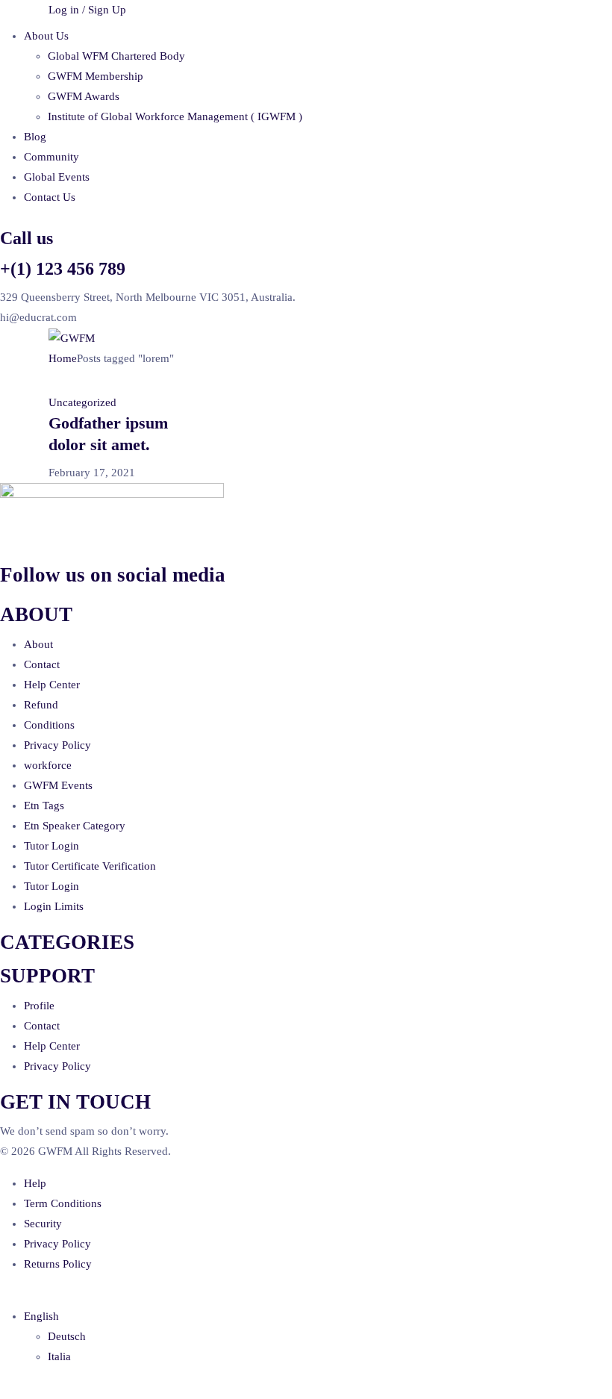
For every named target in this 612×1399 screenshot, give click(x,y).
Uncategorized (82, 402)
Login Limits (54, 906)
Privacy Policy (57, 745)
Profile (39, 1006)
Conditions (49, 725)
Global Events (57, 177)
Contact (42, 664)
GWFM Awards (83, 96)
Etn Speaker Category (74, 826)
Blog (35, 137)
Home (63, 358)
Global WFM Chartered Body (116, 56)
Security (43, 1224)
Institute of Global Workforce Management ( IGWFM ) (175, 116)
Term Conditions (63, 1203)
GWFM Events (58, 785)
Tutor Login (51, 846)
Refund (41, 705)
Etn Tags (44, 805)
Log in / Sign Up (87, 10)
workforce (48, 765)
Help (35, 1183)
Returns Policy (58, 1264)
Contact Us (49, 197)
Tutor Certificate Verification (90, 866)
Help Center (52, 685)
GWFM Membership (95, 76)
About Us (46, 36)
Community (51, 157)
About (38, 644)
